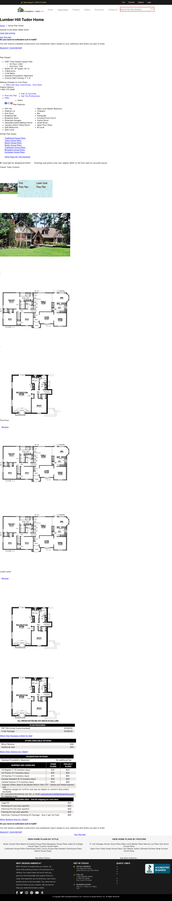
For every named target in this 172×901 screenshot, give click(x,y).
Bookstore (123, 869)
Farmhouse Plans (33, 848)
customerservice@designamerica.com (57, 794)
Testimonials (124, 878)
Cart (123, 2)
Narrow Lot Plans (151, 844)
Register (141, 2)
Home (50, 10)
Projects (76, 10)
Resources (99, 10)
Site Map (123, 881)
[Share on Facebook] (6, 103)
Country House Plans (48, 846)
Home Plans (63, 10)
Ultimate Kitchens (148, 848)
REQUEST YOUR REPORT (11, 48)
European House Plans (15, 152)
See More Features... (129, 858)
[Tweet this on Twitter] (8, 103)
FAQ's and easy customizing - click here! (24, 85)
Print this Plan (11, 95)
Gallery (87, 10)
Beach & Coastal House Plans (34, 844)
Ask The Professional (30, 96)
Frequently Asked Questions (126, 875)
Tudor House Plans (13, 140)
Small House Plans (114, 848)
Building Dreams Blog (128, 867)
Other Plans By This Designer (17, 157)
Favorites (131, 2)
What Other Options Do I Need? (14, 752)
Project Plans (124, 871)
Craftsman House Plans (15, 147)
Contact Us (113, 10)
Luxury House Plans (50, 848)
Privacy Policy (125, 883)
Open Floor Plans (97, 848)
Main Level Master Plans (132, 844)
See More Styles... (43, 858)
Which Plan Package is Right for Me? (16, 736)
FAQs (7, 98)
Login (149, 2)
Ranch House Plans (13, 143)
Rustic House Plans (13, 145)
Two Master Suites (131, 848)
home (2, 25)
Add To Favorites (28, 93)
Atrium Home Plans (112, 844)
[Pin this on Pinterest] (46, 52)
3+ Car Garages (96, 844)
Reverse (5, 427)
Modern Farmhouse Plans (70, 848)
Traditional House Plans (15, 138)
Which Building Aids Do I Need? (14, 819)
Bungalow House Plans (15, 150)
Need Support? (34, 2)
